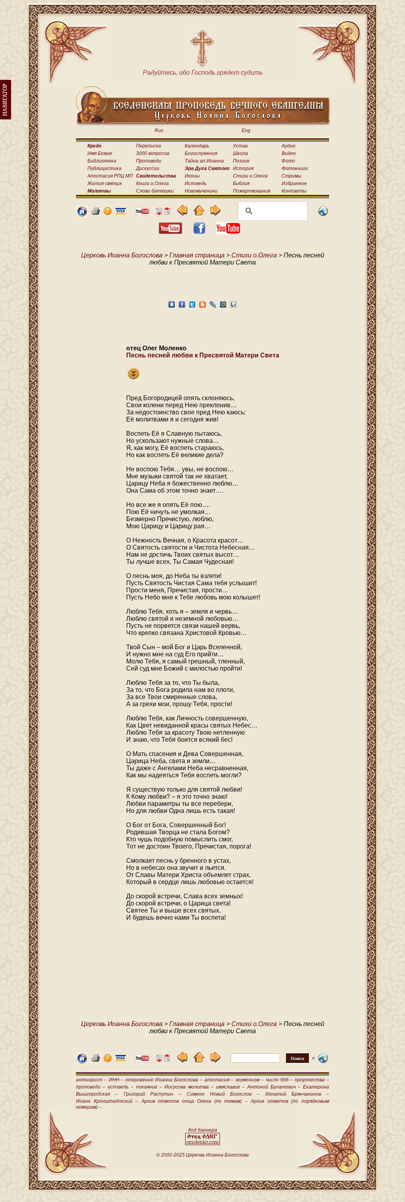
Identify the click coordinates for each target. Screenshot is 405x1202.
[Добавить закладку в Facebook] (182, 306)
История (243, 168)
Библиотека (101, 161)
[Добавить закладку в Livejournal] (212, 306)
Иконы (192, 176)
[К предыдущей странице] (182, 214)
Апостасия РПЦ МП (110, 176)
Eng (246, 130)
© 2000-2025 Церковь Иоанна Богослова (202, 1155)
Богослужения (201, 153)
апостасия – (219, 1080)
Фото (288, 161)
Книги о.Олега (152, 183)
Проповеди (148, 161)
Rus (159, 130)
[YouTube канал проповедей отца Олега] (228, 232)
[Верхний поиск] (273, 1062)
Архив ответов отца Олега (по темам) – (195, 1101)
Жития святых (104, 183)
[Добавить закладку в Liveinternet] (233, 306)
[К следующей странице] (215, 214)
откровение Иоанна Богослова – (163, 1080)
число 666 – (279, 1080)
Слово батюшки (155, 191)
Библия (241, 183)
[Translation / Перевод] (323, 215)
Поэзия (241, 161)
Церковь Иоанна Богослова (122, 255)
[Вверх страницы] (167, 213)
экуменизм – (249, 1080)
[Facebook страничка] (199, 232)
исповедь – (120, 1087)
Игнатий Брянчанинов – (297, 1094)
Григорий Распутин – (153, 1094)
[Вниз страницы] (159, 213)
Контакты (294, 191)
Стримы (291, 176)
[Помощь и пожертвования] (120, 212)
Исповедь (195, 183)
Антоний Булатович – (273, 1087)
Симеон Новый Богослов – (223, 1094)
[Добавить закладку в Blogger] (202, 306)
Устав (240, 146)
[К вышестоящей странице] (198, 214)
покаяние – (149, 1087)
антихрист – (91, 1080)
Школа (240, 153)
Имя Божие (99, 153)
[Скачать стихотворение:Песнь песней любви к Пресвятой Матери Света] (133, 377)
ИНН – (116, 1080)
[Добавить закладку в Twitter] (192, 306)
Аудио (288, 146)
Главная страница (197, 255)
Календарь (197, 146)
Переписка (148, 146)
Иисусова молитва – (189, 1087)
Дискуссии (147, 168)
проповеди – (90, 1087)
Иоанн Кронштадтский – (107, 1101)
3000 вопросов (152, 153)
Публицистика (104, 168)
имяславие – (230, 1087)
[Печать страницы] (96, 213)
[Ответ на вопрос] (108, 213)
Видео (289, 153)
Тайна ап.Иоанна (204, 161)
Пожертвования (251, 191)
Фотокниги (295, 168)
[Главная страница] (82, 215)
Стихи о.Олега (250, 176)
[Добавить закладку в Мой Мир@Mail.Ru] (223, 306)
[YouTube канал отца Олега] (142, 213)
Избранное (294, 183)
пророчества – (312, 1080)
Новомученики (201, 191)
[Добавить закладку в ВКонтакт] (171, 306)
